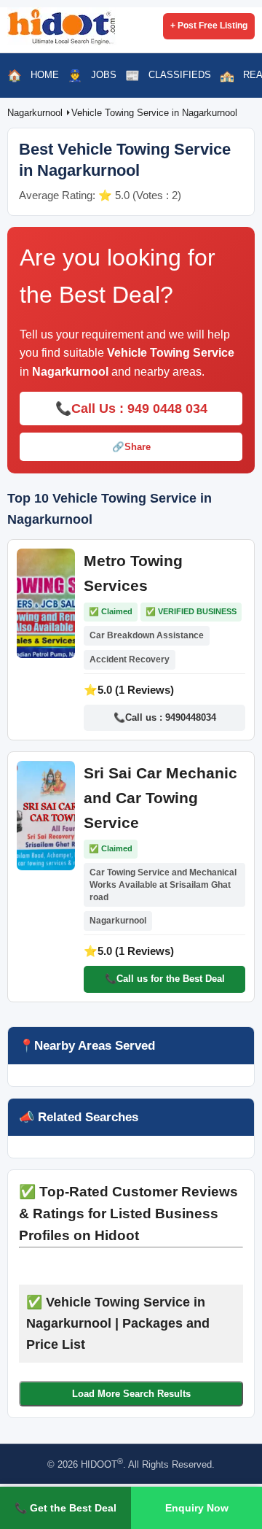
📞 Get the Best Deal (65, 1508)
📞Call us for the (165, 978)
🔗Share (131, 446)
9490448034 (190, 717)
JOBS (103, 74)
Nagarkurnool (36, 112)
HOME (45, 74)
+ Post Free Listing (208, 25)
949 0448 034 (167, 408)
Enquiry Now (197, 1508)
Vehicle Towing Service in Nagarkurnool (154, 112)
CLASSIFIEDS (179, 74)
